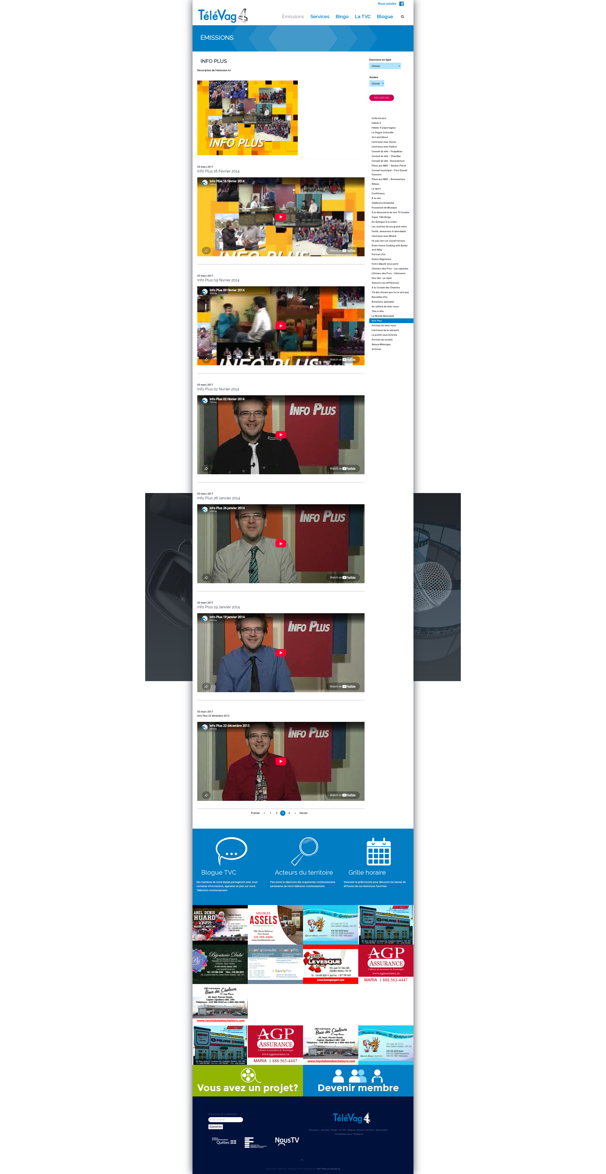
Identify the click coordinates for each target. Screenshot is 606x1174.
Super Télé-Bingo (381, 217)
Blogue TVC (218, 872)
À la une (376, 198)
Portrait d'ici (379, 254)
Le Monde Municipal (383, 316)
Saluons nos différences (385, 282)
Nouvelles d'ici (379, 297)
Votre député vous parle (385, 263)
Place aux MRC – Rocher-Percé (389, 165)
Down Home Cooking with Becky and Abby (389, 247)
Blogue (385, 16)
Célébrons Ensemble (383, 203)
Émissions (293, 16)
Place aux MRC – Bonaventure (388, 179)
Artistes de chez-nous (384, 325)
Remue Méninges (381, 344)
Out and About (380, 137)
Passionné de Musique (384, 207)
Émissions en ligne (380, 59)
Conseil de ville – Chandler (386, 156)
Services (319, 16)
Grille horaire (379, 118)
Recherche (381, 97)
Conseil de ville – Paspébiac (387, 151)
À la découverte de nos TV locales (390, 212)
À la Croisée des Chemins (386, 287)
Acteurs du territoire (304, 872)
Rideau (375, 184)
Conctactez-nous (343, 1134)
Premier (255, 813)
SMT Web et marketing (328, 1169)
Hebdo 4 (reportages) (384, 127)
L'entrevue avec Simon (384, 142)
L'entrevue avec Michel (384, 236)
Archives (376, 349)
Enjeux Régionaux (381, 259)
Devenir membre (365, 1130)
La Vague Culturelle (382, 132)
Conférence (378, 193)
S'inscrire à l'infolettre (222, 1114)
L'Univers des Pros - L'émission (388, 273)
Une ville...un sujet (382, 278)
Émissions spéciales (383, 301)
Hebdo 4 (376, 123)
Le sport (376, 188)
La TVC (363, 16)
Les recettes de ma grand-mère (389, 226)
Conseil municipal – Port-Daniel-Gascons (390, 172)
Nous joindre (387, 4)
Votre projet (381, 1130)
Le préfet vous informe (384, 335)
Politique (358, 1134)
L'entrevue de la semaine (385, 330)
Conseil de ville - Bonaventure (388, 161)
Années (373, 77)
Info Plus (377, 320)
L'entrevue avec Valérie (384, 146)
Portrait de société (382, 339)
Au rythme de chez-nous (385, 306)
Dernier (304, 813)
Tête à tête (378, 311)
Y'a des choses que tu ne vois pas (390, 292)
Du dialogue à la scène (384, 221)
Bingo (342, 16)
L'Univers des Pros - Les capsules (390, 268)
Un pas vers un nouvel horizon (388, 240)
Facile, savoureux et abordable (389, 231)
